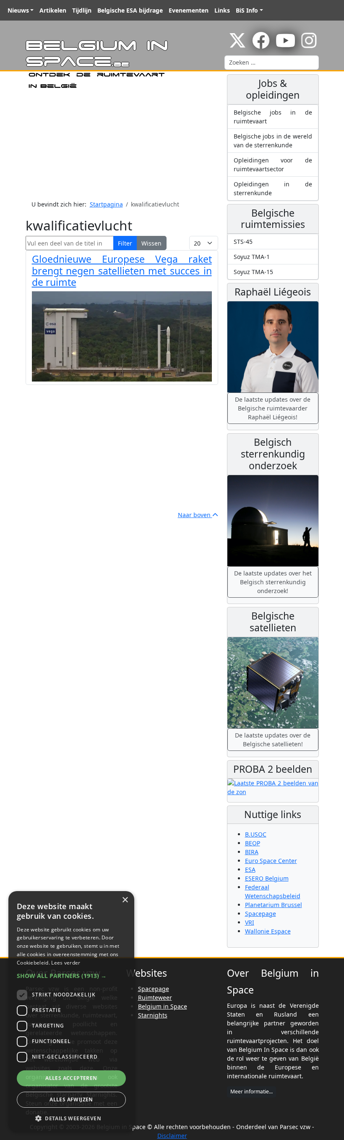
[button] (71, 975)
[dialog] (71, 1011)
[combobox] (271, 62)
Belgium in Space (162, 1006)
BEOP (252, 843)
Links (222, 10)
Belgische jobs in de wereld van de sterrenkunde (273, 140)
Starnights (152, 1015)
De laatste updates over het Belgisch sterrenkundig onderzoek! (273, 582)
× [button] (125, 900)
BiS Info (247, 10)
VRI (249, 922)
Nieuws (18, 10)
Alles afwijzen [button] (71, 1099)
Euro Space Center (271, 861)
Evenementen (188, 10)
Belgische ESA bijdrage (130, 10)
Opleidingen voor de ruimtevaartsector (273, 164)
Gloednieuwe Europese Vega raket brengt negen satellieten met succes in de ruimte (122, 270)
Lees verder (65, 962)
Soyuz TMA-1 (252, 257)
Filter (125, 243)
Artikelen (52, 10)
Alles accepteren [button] (71, 1078)
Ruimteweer (155, 997)
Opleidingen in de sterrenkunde (273, 188)
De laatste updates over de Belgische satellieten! (272, 739)
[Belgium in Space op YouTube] (285, 45)
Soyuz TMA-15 (253, 272)
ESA (250, 869)
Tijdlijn (81, 10)
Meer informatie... (251, 1091)
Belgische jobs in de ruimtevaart (273, 116)
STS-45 (243, 242)
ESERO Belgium (267, 878)
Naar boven (195, 515)
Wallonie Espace (268, 931)
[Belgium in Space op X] (237, 45)
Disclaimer (172, 1136)
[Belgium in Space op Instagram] (309, 45)
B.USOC (255, 834)
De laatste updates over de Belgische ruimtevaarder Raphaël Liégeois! (272, 408)
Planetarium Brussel (273, 905)
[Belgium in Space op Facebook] (261, 45)
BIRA (251, 852)
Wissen (151, 243)
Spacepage (260, 914)
